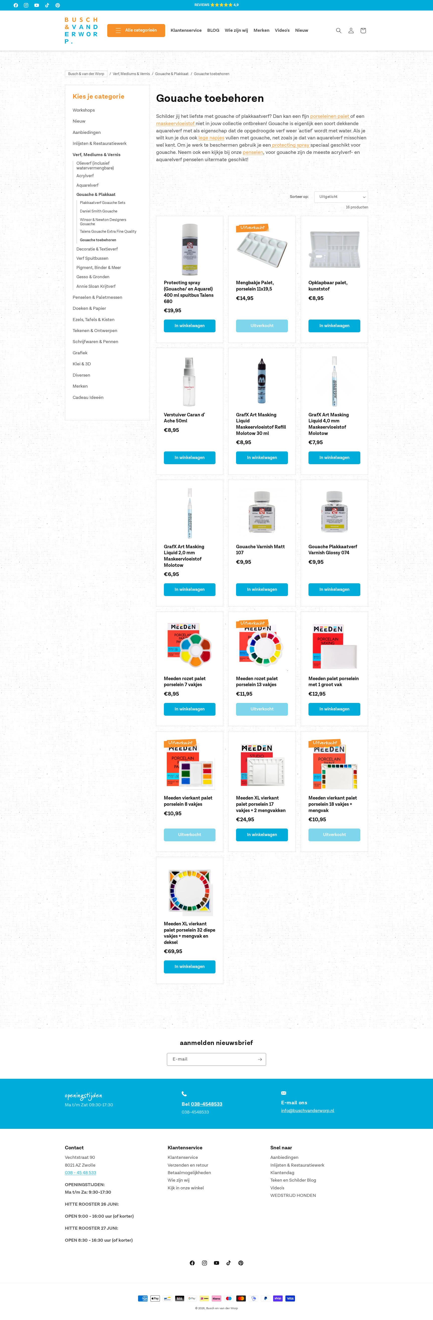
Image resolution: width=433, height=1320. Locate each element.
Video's (277, 1188)
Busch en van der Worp (222, 1308)
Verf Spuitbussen (92, 258)
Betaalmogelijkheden (189, 1172)
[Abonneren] (260, 1059)
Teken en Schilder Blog (293, 1180)
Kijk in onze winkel (186, 1188)
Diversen (81, 375)
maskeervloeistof (176, 124)
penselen (253, 152)
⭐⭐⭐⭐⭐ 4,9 (224, 5)
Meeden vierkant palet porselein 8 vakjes (188, 801)
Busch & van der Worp (86, 74)
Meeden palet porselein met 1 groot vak (333, 682)
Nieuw (79, 121)
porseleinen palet (330, 116)
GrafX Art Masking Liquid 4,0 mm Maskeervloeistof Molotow (328, 424)
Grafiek (80, 353)
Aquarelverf (87, 185)
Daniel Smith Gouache (98, 211)
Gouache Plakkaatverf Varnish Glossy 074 (332, 550)
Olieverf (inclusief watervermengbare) (95, 165)
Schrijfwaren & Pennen (95, 341)
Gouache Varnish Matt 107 (260, 550)
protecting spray (290, 145)
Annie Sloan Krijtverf (96, 286)
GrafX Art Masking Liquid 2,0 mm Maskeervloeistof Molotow (184, 556)
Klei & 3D (82, 364)
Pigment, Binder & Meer (98, 268)
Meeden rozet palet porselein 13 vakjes (257, 682)
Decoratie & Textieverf (97, 249)
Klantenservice (183, 1157)
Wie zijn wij (178, 1180)
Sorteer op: (299, 196)
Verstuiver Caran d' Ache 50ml (184, 418)
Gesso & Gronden (93, 277)
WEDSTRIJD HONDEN (293, 1195)
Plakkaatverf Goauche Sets (102, 203)
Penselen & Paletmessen (97, 297)
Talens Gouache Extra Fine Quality (108, 232)
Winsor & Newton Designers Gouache (103, 222)
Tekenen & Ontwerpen (95, 330)
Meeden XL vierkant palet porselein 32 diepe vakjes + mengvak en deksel (189, 933)
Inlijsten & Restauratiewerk (100, 143)
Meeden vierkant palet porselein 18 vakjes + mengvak (332, 804)
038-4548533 (206, 1104)
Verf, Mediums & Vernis (131, 74)
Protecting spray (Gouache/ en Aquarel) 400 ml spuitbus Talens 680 (188, 292)
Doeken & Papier (89, 308)
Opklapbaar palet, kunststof (328, 286)
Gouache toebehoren (211, 74)
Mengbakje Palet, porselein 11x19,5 (255, 286)
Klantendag (282, 1172)
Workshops (84, 110)
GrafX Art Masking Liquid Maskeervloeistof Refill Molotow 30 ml (261, 424)
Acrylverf (85, 176)
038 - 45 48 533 (80, 1172)
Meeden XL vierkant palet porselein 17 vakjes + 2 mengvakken (261, 804)
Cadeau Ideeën (88, 397)
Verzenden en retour (188, 1165)
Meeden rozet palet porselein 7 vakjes (185, 682)
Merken (80, 386)
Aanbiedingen (87, 132)
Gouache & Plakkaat (172, 74)
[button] (132, 30)
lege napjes (211, 138)
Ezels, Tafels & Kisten (94, 319)
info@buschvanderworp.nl (307, 1110)
